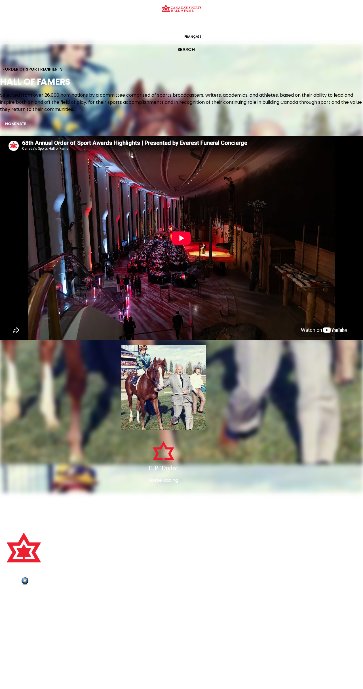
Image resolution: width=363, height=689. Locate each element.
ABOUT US (17, 596)
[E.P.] (163, 388)
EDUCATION (159, 24)
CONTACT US (20, 604)
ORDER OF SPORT (189, 24)
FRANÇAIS (192, 37)
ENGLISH (169, 37)
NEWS (13, 620)
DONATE (15, 628)
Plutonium (41, 582)
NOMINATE (15, 124)
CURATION (136, 24)
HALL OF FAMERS (222, 24)
